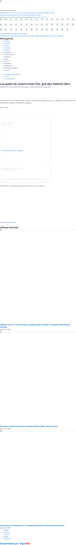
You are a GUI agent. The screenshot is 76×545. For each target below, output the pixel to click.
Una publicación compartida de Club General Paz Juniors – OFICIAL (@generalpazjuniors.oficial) (30, 179)
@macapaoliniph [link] (10, 222)
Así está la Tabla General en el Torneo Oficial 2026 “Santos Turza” (20, 15)
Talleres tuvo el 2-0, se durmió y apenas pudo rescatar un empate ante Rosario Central (27, 13)
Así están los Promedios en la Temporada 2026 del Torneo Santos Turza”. (23, 17)
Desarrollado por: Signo (15, 543)
